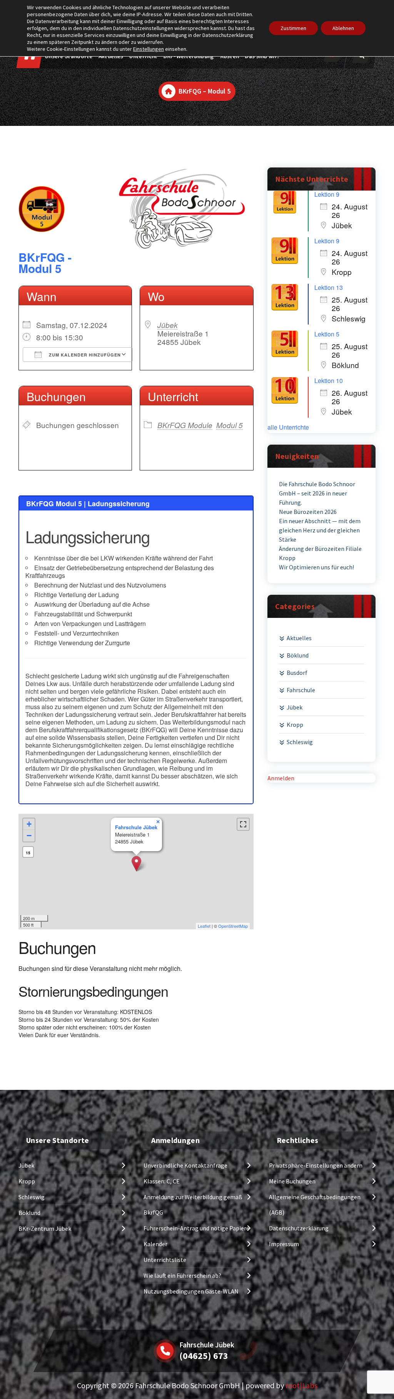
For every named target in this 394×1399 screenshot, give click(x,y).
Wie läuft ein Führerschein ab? (182, 1275)
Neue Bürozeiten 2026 (308, 511)
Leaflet (204, 926)
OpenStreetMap (233, 926)
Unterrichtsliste (165, 1259)
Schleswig (300, 742)
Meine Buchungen (292, 1181)
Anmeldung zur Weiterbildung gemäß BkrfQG (193, 1204)
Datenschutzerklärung (299, 1228)
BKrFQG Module (184, 425)
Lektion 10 (328, 380)
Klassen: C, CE (162, 1181)
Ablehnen (343, 28)
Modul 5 (229, 425)
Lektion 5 (326, 334)
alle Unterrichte (288, 427)
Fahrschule (301, 690)
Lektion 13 (328, 287)
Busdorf (297, 672)
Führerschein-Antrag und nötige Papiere (196, 1228)
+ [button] (29, 824)
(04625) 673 (203, 1356)
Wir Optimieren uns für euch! (316, 567)
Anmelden (280, 778)
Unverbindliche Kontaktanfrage (185, 1165)
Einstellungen (148, 48)
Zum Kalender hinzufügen (84, 355)
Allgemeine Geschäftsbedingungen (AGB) (315, 1204)
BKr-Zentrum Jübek (44, 1228)
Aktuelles (299, 638)
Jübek (167, 325)
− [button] (29, 835)
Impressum (284, 1244)
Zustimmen (293, 28)
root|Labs (301, 1385)
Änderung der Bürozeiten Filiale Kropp (320, 553)
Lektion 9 (326, 194)
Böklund (298, 655)
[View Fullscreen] (243, 824)
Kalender (155, 1244)
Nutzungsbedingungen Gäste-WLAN (191, 1291)
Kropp (295, 724)
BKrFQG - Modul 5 (45, 262)
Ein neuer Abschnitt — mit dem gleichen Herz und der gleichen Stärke (320, 530)
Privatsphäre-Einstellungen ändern (315, 1165)
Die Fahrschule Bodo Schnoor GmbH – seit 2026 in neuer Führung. (317, 493)
